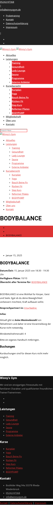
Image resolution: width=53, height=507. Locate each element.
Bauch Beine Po (20, 97)
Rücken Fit (17, 101)
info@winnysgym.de (10, 9)
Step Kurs (17, 105)
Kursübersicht (13, 85)
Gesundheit (18, 66)
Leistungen (12, 59)
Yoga (14, 93)
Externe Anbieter (21, 82)
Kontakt (10, 19)
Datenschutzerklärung (17, 23)
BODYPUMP (18, 112)
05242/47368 (7, 1)
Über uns (11, 120)
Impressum (11, 27)
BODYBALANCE (39, 282)
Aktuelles (11, 55)
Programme (18, 78)
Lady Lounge (18, 70)
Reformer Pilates (20, 108)
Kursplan (16, 89)
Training (16, 62)
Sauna (15, 74)
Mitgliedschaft (13, 116)
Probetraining (13, 15)
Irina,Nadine (30, 307)
